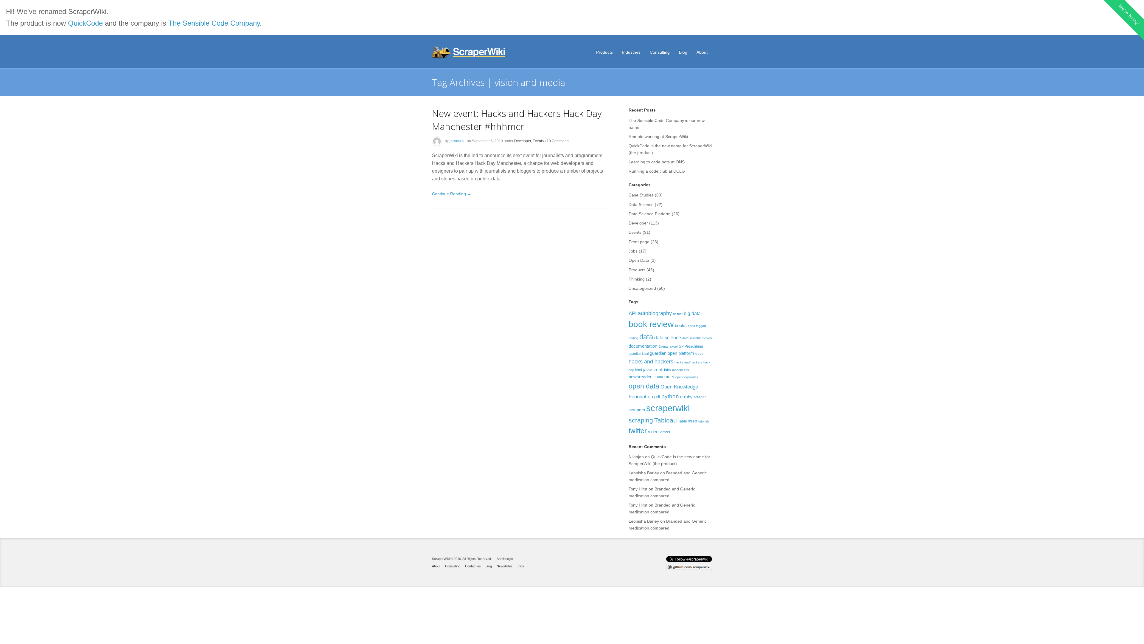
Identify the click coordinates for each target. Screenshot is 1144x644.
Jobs (633, 251)
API (633, 313)
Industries (631, 52)
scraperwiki (668, 408)
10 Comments (558, 141)
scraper (700, 397)
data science (667, 337)
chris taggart (697, 326)
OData (658, 377)
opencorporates (686, 377)
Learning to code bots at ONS (657, 162)
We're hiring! (1128, 14)
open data (644, 386)
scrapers (637, 409)
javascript (652, 369)
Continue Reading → (451, 193)
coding (633, 338)
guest (699, 354)
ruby (688, 396)
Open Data (639, 260)
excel (673, 346)
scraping (641, 420)
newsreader (640, 376)
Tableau (665, 420)
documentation (643, 346)
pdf (657, 396)
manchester (680, 370)
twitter (638, 431)
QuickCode (85, 23)
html (638, 370)
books (681, 325)
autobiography (655, 313)
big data (692, 313)
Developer (522, 141)
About (702, 52)
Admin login (505, 559)
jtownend (457, 141)
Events (538, 141)
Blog (683, 52)
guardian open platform (672, 353)
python (670, 396)
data (646, 337)
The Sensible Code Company (214, 23)
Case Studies (641, 195)
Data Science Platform (650, 213)
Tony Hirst (638, 489)
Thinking (637, 279)
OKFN (669, 377)
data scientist (691, 338)
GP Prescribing (691, 346)
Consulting (660, 52)
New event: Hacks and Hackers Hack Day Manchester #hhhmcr (516, 120)
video (653, 431)
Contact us (473, 566)
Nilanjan (636, 456)
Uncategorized (642, 288)
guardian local (639, 353)
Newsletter (504, 566)
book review (651, 324)
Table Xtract (687, 421)
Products (604, 52)
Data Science (641, 204)
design (707, 338)
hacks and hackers (651, 361)
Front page (639, 241)
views (665, 431)
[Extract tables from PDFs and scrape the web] (469, 52)
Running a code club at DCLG (657, 171)
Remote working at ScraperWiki (658, 136)
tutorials (704, 421)
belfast (678, 314)
